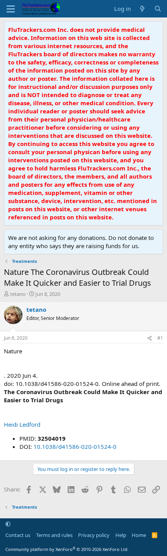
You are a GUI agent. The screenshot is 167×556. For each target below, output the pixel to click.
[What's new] (142, 9)
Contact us (17, 535)
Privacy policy (94, 535)
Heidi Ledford (22, 424)
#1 (160, 338)
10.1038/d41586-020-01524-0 (75, 446)
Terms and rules (54, 535)
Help (120, 535)
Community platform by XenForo (67, 549)
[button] (8, 524)
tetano (18, 293)
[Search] (157, 9)
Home (139, 535)
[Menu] (11, 9)
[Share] (149, 338)
